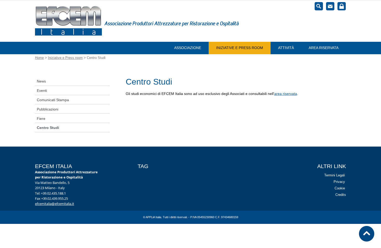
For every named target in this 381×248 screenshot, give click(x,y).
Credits (340, 195)
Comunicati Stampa (53, 100)
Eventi (42, 90)
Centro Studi (48, 128)
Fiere (41, 118)
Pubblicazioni (47, 109)
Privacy (339, 182)
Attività (286, 48)
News (41, 81)
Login (341, 6)
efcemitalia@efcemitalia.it (54, 204)
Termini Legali (334, 175)
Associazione (187, 48)
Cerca (318, 6)
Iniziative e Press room (239, 48)
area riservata (285, 94)
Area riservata (323, 48)
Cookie (340, 188)
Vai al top (367, 234)
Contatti (330, 6)
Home (39, 58)
